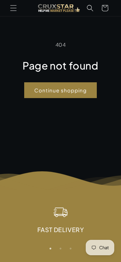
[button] (13, 8)
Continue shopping (60, 90)
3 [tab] (70, 248)
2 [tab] (60, 248)
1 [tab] (50, 248)
